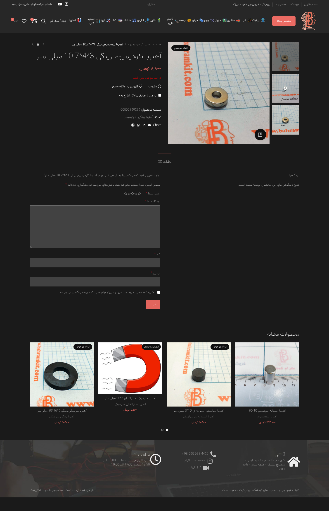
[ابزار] (107, 20)
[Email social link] (150, 125)
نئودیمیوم (134, 44)
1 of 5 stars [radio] (139, 193)
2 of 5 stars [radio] (136, 193)
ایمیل (155, 273)
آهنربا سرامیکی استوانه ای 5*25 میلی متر (130, 398)
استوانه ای (200, 416)
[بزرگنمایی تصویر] (260, 134)
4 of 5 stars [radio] (129, 193)
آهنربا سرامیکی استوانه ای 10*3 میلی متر (199, 410)
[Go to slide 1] (167, 430)
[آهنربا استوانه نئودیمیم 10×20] (267, 374)
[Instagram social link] (67, 4)
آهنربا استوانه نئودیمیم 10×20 (267, 410)
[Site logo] (308, 21)
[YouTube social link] (59, 4)
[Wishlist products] (24, 21)
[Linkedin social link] (144, 125)
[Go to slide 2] (162, 430)
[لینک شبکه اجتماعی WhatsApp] (138, 125)
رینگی (141, 117)
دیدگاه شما (152, 201)
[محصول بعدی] (32, 44)
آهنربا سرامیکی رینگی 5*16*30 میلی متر (62, 410)
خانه (158, 44)
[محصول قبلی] (43, 44)
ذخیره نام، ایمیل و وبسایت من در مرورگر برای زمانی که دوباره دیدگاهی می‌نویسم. (107, 292)
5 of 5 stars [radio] (126, 193)
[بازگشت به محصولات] (38, 44)
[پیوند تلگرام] (133, 125)
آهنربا (147, 44)
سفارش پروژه (284, 21)
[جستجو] (43, 21)
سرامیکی (188, 416)
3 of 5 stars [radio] (132, 193)
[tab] (164, 160)
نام (157, 254)
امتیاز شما (153, 194)
